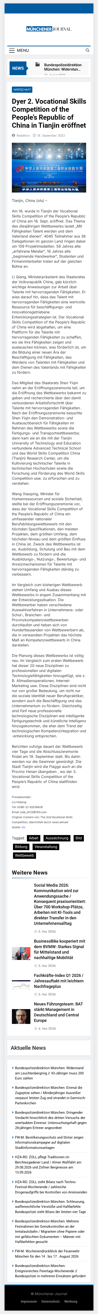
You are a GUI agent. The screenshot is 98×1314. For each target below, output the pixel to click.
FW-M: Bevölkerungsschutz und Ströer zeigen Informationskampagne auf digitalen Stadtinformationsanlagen (49, 1142)
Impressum (29, 1301)
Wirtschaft (22, 89)
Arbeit (33, 838)
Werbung (70, 1301)
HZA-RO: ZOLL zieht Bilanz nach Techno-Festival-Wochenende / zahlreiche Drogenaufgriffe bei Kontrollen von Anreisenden (51, 1187)
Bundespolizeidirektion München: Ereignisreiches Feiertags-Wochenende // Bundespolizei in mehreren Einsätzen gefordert (50, 1271)
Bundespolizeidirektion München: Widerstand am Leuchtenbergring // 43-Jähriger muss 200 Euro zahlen (63, 67)
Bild (79, 838)
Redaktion (23, 135)
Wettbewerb (24, 855)
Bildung (21, 847)
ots (23, 827)
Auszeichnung (57, 838)
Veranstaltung (46, 847)
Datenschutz (50, 1301)
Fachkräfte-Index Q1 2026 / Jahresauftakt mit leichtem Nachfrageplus (59, 981)
